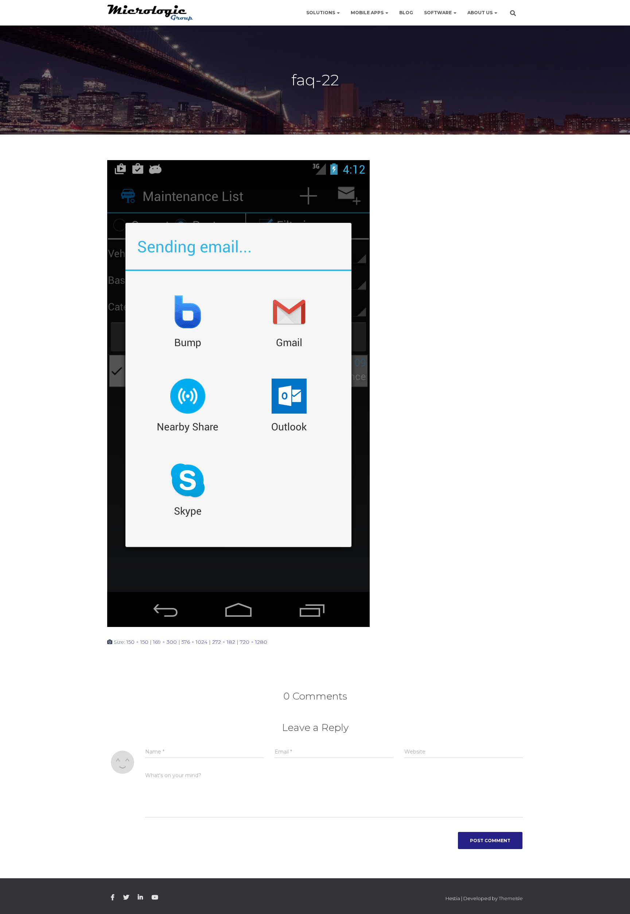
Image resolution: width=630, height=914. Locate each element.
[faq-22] (238, 393)
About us (480, 12)
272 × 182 (223, 642)
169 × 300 (165, 642)
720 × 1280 (253, 642)
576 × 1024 (194, 642)
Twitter (126, 897)
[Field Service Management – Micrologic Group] (150, 13)
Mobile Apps (368, 12)
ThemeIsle (511, 898)
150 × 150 (137, 642)
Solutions (321, 12)
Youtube (155, 897)
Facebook (112, 897)
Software (438, 12)
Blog (406, 12)
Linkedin (140, 897)
